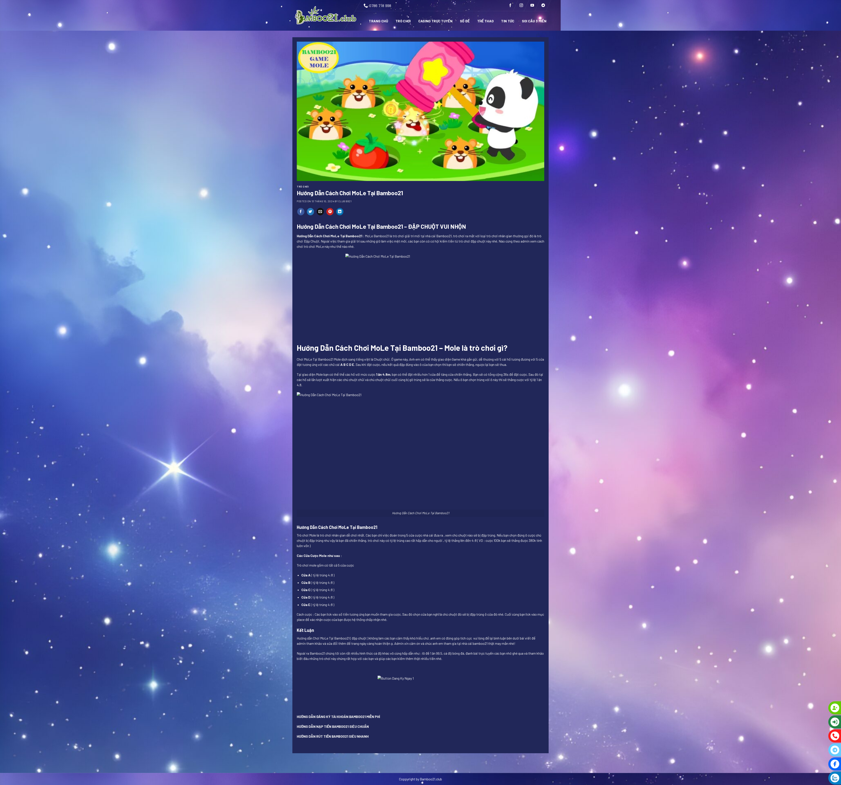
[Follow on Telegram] (543, 5)
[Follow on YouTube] (532, 5)
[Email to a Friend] (320, 211)
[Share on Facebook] (300, 211)
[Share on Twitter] (310, 211)
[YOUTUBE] (817, 778)
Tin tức (507, 21)
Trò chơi (403, 21)
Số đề (465, 21)
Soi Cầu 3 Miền (534, 21)
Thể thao (485, 21)
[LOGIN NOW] (817, 722)
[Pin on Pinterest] (330, 211)
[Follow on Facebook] (510, 5)
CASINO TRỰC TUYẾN (435, 21)
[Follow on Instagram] (521, 5)
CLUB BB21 (345, 201)
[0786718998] (817, 736)
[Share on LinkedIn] (339, 211)
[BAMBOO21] (326, 15)
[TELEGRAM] (817, 750)
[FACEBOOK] (817, 764)
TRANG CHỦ (378, 21)
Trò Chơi (303, 186)
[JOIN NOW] (817, 708)
